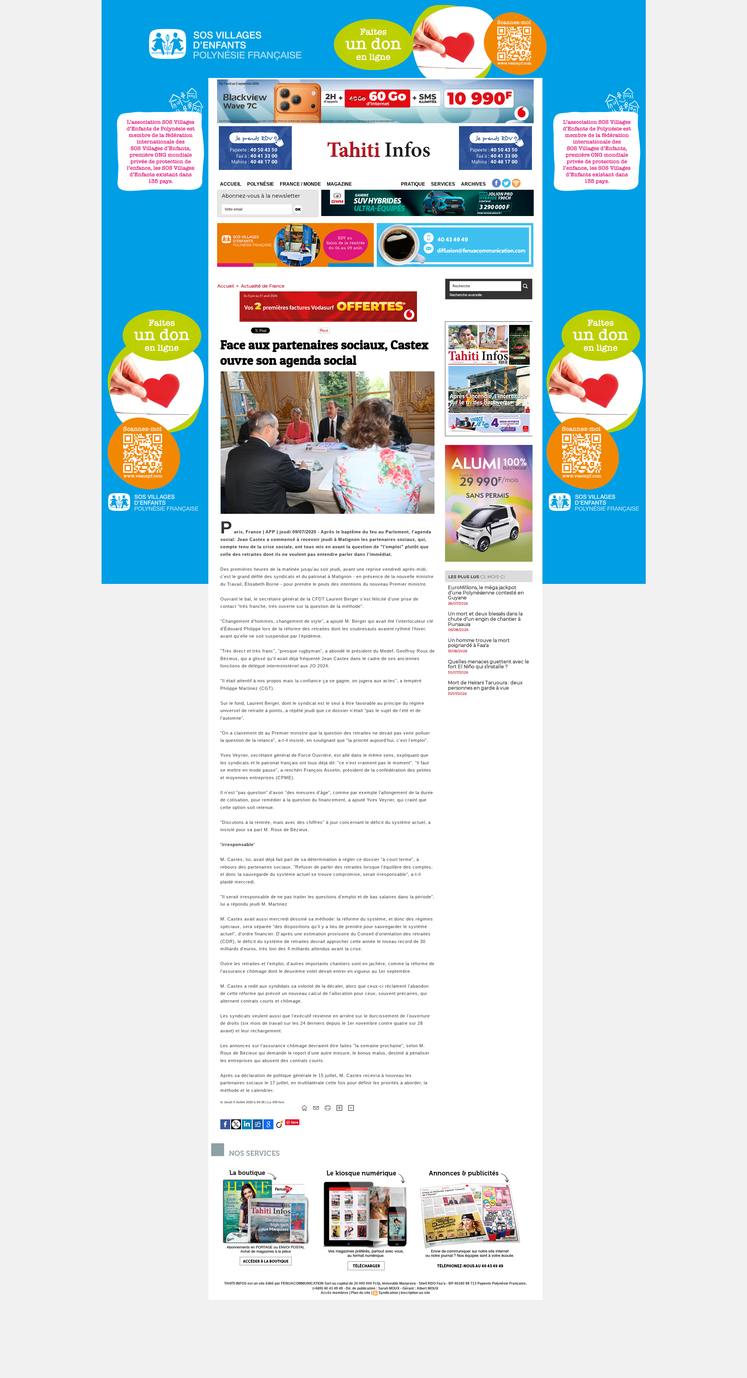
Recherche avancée (466, 295)
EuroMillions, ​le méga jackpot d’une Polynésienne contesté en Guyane (486, 593)
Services (443, 184)
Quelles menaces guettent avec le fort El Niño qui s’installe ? (488, 664)
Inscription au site (415, 1293)
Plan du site (360, 1293)
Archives (473, 184)
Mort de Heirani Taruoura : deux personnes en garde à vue (485, 685)
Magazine (339, 184)
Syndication (388, 1293)
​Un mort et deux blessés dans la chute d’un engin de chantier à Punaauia (485, 619)
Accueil (230, 184)
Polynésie (260, 184)
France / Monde (300, 184)
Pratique (413, 184)
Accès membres (334, 1293)
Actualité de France (263, 286)
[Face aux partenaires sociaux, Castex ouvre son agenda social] (327, 373)
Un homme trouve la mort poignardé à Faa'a (479, 643)
